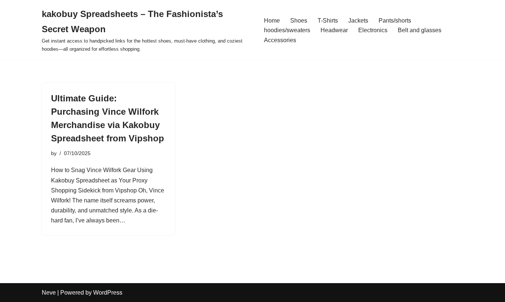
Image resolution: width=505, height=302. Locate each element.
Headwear (334, 30)
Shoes (298, 20)
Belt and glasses (419, 30)
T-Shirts (328, 20)
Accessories (280, 40)
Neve (49, 292)
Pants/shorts (395, 20)
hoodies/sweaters (287, 30)
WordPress (107, 292)
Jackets (358, 20)
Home (272, 20)
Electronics (372, 30)
